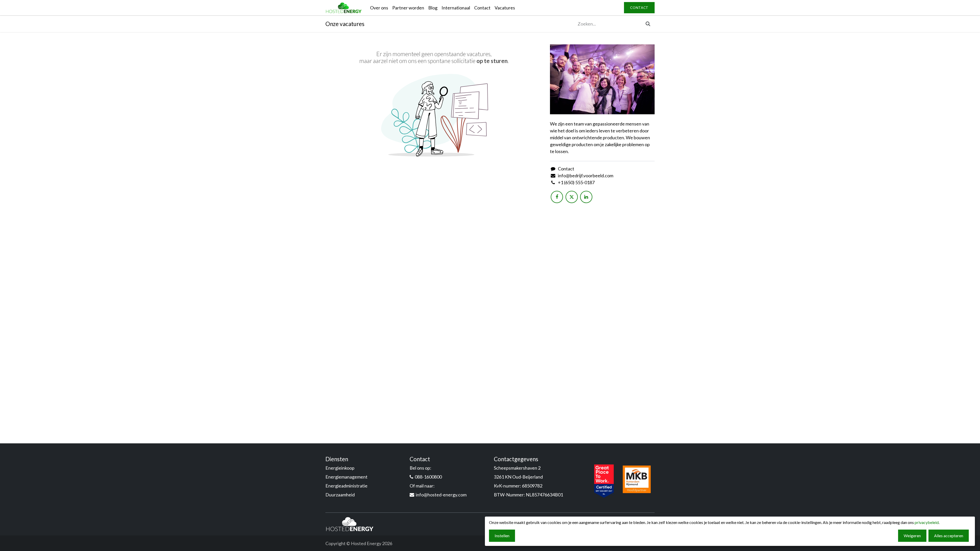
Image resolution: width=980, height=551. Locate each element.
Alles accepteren (948, 535)
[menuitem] (379, 7)
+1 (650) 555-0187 (576, 182)
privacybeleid (927, 522)
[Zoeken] (648, 24)
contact (639, 8)
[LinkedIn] (586, 197)
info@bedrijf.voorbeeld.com (585, 175)
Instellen (502, 535)
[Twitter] (572, 197)
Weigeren (912, 535)
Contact (566, 168)
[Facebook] (557, 197)
